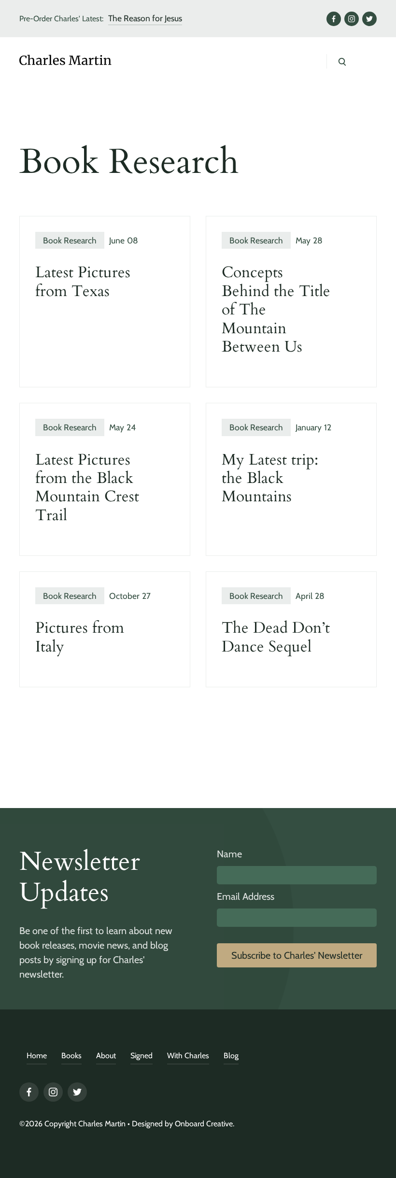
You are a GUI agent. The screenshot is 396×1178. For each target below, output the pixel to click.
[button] (362, 61)
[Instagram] (351, 19)
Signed (141, 1055)
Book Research (70, 240)
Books (71, 1055)
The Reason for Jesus (145, 18)
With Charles (188, 1055)
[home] (87, 61)
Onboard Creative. (204, 1123)
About (106, 1055)
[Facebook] (333, 19)
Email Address (245, 896)
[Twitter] (369, 19)
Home (37, 1055)
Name (229, 854)
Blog (231, 1055)
